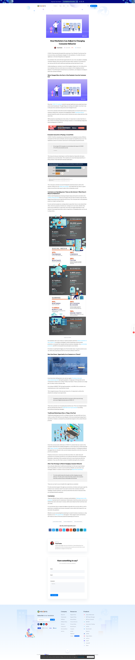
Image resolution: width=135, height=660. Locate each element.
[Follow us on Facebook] (38, 624)
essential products (79, 112)
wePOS (87, 626)
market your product (64, 186)
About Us (63, 614)
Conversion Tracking (90, 624)
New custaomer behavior (78, 521)
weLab (71, 631)
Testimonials (63, 617)
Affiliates (63, 619)
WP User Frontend (90, 619)
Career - (74, 636)
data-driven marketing (77, 469)
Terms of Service (73, 621)
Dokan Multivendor (90, 614)
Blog (60, 5)
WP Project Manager (90, 617)
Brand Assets (73, 626)
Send (52, 619)
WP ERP (87, 621)
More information (81, 656)
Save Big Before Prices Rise (69, 1)
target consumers (54, 448)
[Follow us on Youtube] (46, 624)
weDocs (87, 638)
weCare (62, 631)
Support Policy (73, 617)
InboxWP (88, 643)
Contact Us (72, 5)
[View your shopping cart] (88, 5)
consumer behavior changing (57, 521)
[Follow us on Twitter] (41, 624)
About (64, 5)
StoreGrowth (89, 628)
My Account (94, 5)
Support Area (73, 614)
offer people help (59, 514)
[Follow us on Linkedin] (43, 624)
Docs (68, 5)
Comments (52, 581)
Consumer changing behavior (68, 521)
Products (55, 5)
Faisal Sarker (59, 47)
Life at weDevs (64, 628)
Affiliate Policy (64, 621)
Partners (63, 624)
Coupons (72, 628)
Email (51, 574)
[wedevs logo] (41, 6)
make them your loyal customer (70, 407)
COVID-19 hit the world (53, 197)
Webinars (72, 633)
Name (51, 568)
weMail (87, 633)
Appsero (88, 631)
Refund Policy (73, 619)
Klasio (87, 645)
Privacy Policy (73, 624)
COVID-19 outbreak (57, 104)
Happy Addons (89, 636)
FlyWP (87, 640)
